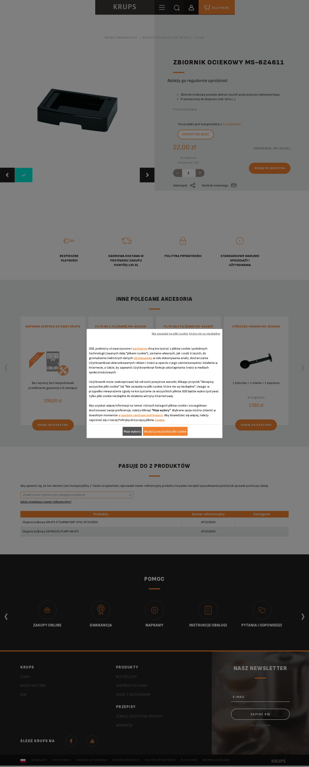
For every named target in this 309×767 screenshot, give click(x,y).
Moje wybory (132, 431)
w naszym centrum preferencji (140, 415)
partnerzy (140, 349)
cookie (159, 420)
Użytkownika (143, 358)
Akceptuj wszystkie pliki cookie (165, 431)
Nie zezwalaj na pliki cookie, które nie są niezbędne (186, 333)
